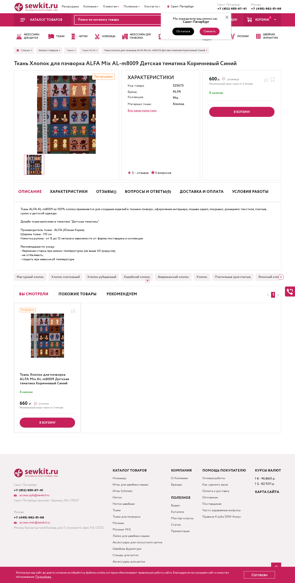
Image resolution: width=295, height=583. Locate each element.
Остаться (183, 31)
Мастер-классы (182, 518)
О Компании (179, 478)
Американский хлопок (173, 277)
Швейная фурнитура (127, 549)
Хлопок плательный (65, 277)
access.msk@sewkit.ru (34, 522)
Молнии (118, 523)
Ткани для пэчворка (126, 516)
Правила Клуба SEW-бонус (221, 516)
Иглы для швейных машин (130, 484)
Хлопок (201, 277)
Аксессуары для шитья (129, 561)
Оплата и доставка (215, 491)
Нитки (117, 497)
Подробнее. (43, 577)
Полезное (131, 6)
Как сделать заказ (215, 484)
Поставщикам (212, 504)
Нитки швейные (124, 504)
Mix (175, 98)
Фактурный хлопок (30, 277)
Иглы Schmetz (123, 491)
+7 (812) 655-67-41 (232, 8)
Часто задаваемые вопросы (221, 510)
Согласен (259, 575)
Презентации (180, 531)
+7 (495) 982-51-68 (266, 8)
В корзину (47, 423)
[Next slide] (281, 277)
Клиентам (110, 6)
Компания (90, 6)
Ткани (117, 510)
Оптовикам (210, 497)
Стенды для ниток (126, 555)
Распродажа (70, 6)
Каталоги (177, 512)
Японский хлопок (270, 277)
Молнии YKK (122, 529)
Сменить (210, 31)
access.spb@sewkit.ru (34, 495)
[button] (273, 295)
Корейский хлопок (137, 277)
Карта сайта (267, 492)
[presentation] (267, 295)
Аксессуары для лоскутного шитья (137, 542)
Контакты (151, 6)
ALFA (177, 92)
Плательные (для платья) (233, 277)
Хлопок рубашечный (101, 277)
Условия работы (213, 478)
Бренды (176, 484)
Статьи (176, 524)
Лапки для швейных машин (131, 536)
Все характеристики (142, 110)
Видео (175, 505)
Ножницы (119, 478)
